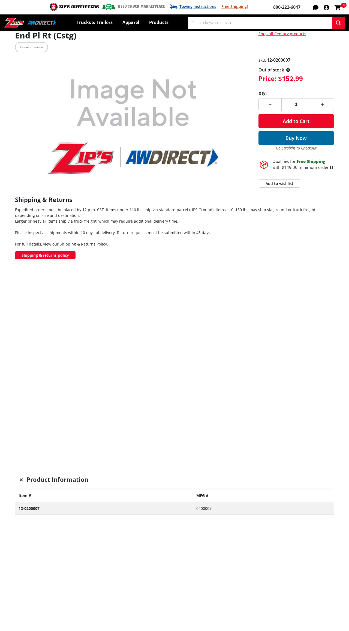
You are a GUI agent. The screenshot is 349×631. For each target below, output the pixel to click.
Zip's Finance (288, 578)
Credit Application (293, 585)
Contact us (156, 578)
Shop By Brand (95, 578)
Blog (19, 593)
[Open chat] (315, 7)
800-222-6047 (286, 7)
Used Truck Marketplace (141, 6)
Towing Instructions (197, 6)
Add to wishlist (279, 183)
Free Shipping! (234, 6)
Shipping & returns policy (45, 255)
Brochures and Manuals (104, 593)
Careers (218, 585)
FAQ (149, 608)
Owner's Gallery (31, 600)
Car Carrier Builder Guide (106, 585)
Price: (267, 78)
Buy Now (296, 138)
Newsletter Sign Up (49, 545)
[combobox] (260, 23)
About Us (219, 578)
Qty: (262, 93)
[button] (326, 7)
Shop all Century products (282, 33)
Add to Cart (296, 121)
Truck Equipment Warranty (172, 600)
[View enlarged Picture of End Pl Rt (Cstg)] (134, 122)
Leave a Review (31, 47)
